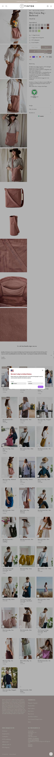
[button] (42, 370)
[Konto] (48, 6)
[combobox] (14, 383)
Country (12, 381)
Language (30, 381)
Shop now (40, 386)
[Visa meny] (3, 6)
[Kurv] (51, 6)
